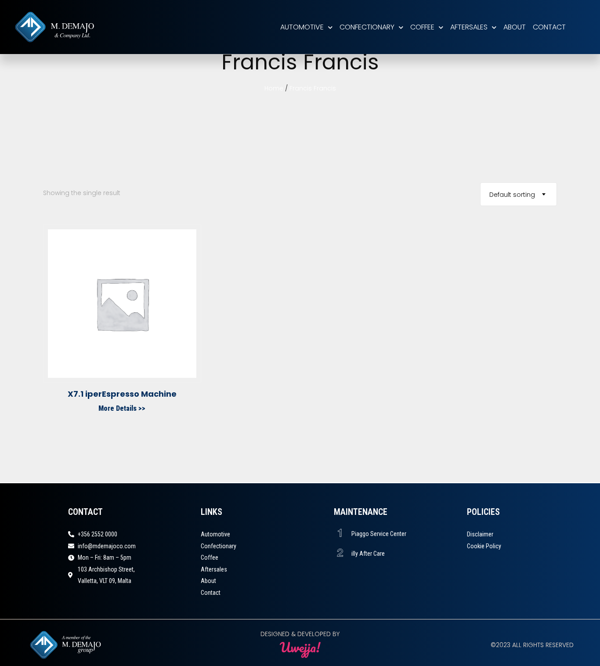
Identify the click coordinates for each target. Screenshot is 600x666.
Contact (549, 27)
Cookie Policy (484, 546)
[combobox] (518, 194)
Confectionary (367, 27)
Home (273, 88)
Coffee (422, 27)
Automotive (302, 27)
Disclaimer (480, 534)
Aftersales (469, 27)
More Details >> (121, 408)
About (514, 27)
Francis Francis (312, 88)
